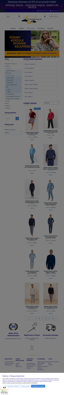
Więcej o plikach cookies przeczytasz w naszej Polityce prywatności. (20, 383)
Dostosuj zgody (25, 386)
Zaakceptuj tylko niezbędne (11, 386)
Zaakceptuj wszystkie (38, 386)
